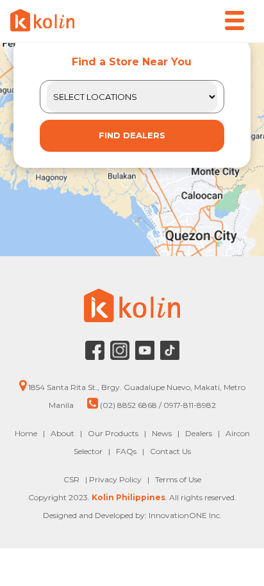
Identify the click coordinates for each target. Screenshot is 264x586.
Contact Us (170, 451)
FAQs (126, 451)
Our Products (113, 433)
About (62, 433)
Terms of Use (178, 479)
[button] (234, 20)
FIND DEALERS (132, 135)
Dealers (198, 433)
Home (26, 433)
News (162, 433)
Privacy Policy (116, 479)
